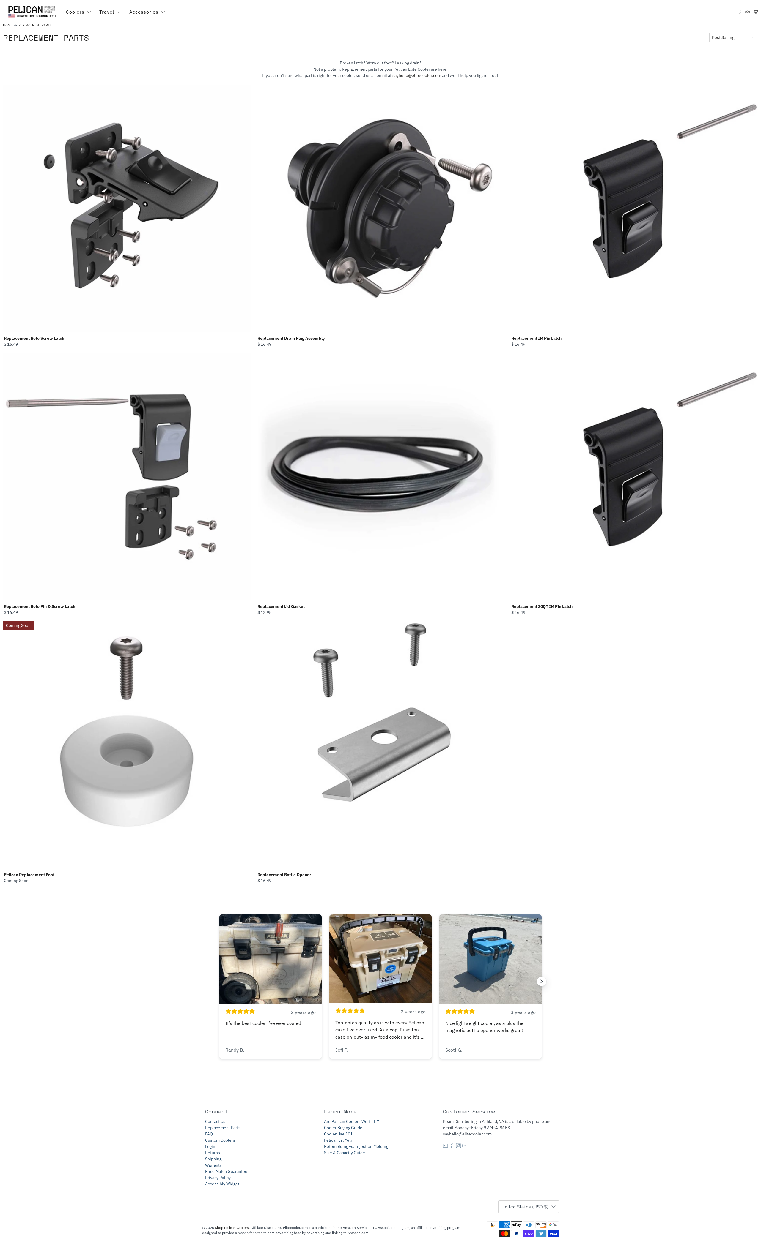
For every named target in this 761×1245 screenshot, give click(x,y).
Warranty (213, 1165)
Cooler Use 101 (338, 1134)
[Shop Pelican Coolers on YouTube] (464, 1146)
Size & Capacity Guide (344, 1152)
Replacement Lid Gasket (281, 606)
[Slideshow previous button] (219, 981)
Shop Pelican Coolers (232, 1227)
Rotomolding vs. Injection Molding (356, 1146)
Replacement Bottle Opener (284, 874)
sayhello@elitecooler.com (416, 75)
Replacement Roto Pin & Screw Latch (39, 606)
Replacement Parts (34, 25)
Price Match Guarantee (226, 1171)
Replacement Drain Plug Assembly (291, 338)
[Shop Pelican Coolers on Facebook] (452, 1146)
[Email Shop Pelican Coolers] (445, 1146)
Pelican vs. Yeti (338, 1140)
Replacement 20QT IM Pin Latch (542, 606)
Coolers (75, 12)
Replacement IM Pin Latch (536, 338)
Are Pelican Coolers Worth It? (351, 1121)
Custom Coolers (220, 1140)
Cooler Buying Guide (343, 1127)
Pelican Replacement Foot (29, 874)
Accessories (143, 12)
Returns (212, 1152)
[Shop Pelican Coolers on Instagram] (458, 1146)
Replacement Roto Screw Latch (34, 338)
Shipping (213, 1159)
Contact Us (215, 1121)
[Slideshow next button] (541, 981)
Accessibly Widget (222, 1183)
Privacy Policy (218, 1177)
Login (210, 1146)
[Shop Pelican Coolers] (33, 12)
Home (7, 25)
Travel (106, 12)
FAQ (209, 1134)
